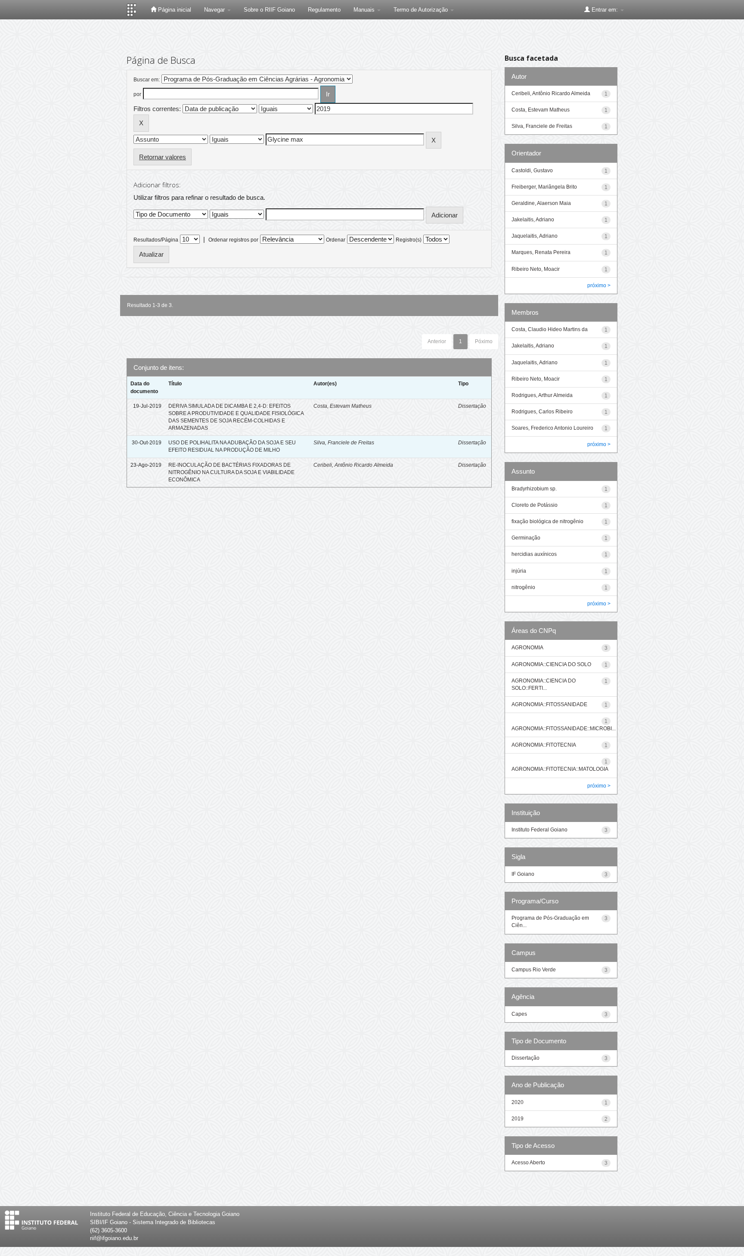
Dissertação (472, 406)
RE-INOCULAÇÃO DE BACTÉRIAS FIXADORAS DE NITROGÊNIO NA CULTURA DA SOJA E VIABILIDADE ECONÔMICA (231, 472)
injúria (519, 571)
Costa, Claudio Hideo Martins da (550, 329)
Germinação (526, 538)
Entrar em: (605, 9)
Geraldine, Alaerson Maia (541, 203)
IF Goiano (523, 874)
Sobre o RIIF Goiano (269, 9)
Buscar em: (146, 80)
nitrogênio (523, 587)
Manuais (364, 9)
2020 (518, 1102)
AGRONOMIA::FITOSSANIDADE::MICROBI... (564, 729)
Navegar (215, 9)
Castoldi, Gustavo (532, 170)
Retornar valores (162, 157)
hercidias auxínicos (534, 554)
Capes (519, 1014)
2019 (518, 1119)
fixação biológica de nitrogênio (547, 521)
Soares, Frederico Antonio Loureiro (552, 428)
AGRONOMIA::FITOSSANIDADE (549, 704)
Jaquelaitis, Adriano (535, 236)
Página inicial (173, 9)
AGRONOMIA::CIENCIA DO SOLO (551, 664)
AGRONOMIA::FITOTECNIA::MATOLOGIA (560, 769)
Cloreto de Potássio (535, 505)
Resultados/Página (155, 240)
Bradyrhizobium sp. (534, 489)
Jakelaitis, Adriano (533, 220)
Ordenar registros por (233, 240)
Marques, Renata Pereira (541, 252)
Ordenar (335, 240)
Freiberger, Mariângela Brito (544, 187)
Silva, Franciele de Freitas (343, 443)
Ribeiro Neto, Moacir (536, 269)
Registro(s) (409, 240)
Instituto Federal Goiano (539, 830)
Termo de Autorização (422, 9)
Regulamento (324, 9)
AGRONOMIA (527, 648)
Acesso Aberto (528, 1163)
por (137, 94)
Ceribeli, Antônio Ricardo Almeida (353, 465)
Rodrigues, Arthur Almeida (542, 395)
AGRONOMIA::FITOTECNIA (544, 745)
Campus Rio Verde (534, 970)
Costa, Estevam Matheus (342, 406)
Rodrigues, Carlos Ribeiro (542, 412)
